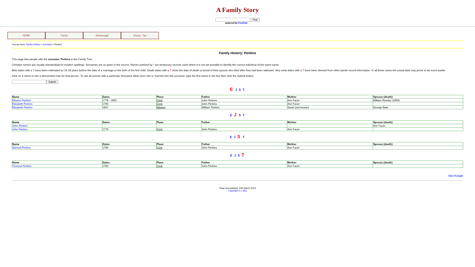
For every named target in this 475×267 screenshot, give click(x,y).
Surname (47, 44)
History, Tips (140, 35)
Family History (33, 44)
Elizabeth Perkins (22, 103)
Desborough (102, 35)
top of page (455, 175)
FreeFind (242, 23)
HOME (26, 35)
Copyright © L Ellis (237, 190)
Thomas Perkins (21, 165)
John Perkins (19, 125)
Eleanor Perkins (21, 100)
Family (64, 35)
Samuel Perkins (21, 147)
